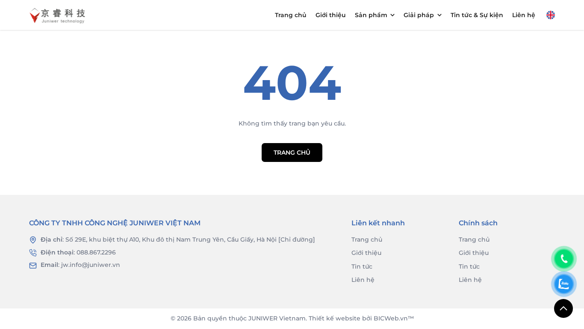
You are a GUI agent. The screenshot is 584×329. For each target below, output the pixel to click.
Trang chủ (291, 15)
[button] (550, 15)
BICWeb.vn (391, 318)
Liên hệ (523, 15)
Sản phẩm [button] (371, 15)
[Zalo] (564, 284)
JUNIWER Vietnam (277, 318)
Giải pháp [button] (419, 15)
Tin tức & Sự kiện (477, 15)
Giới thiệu (331, 15)
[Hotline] (564, 259)
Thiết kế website (334, 318)
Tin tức (361, 266)
